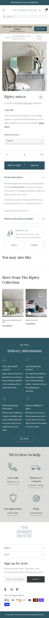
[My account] (40, 10)
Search (10, 17)
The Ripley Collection (22, 103)
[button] (40, 97)
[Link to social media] (5, 589)
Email (14, 245)
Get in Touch (40, 29)
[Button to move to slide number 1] (23, 88)
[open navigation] (3, 10)
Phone (34, 245)
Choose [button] (10, 140)
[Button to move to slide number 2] (25, 88)
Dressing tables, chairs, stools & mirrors (21, 37)
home (7, 37)
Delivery (24, 438)
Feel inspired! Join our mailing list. (24, 2)
